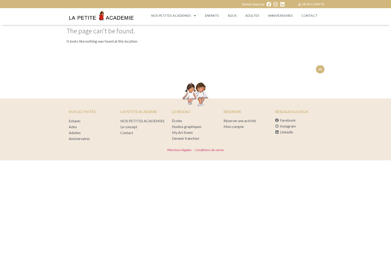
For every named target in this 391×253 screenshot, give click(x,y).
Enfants (212, 15)
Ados (232, 15)
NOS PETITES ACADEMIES (171, 15)
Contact (309, 15)
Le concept (128, 127)
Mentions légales (179, 150)
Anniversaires (280, 15)
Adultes (252, 15)
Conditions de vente (209, 150)
